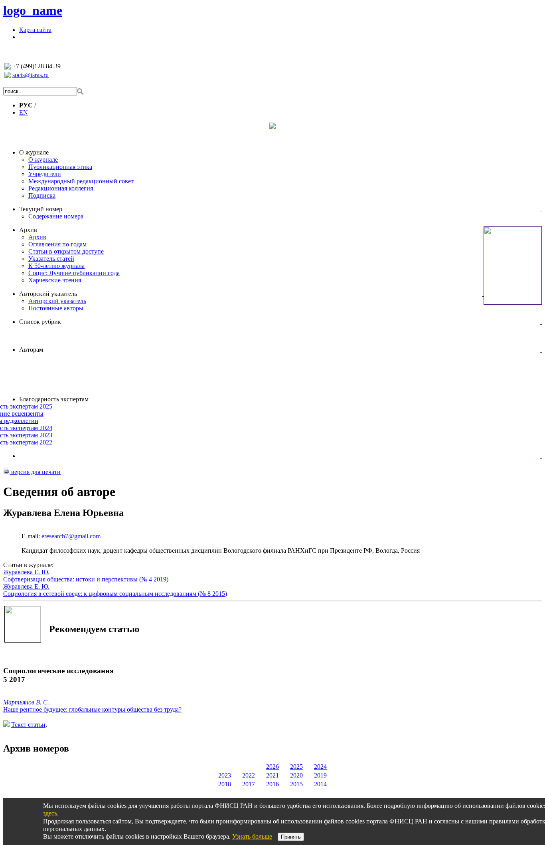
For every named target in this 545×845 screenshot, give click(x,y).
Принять (291, 837)
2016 (272, 784)
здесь (50, 813)
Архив (28, 229)
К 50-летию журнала (56, 265)
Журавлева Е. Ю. (26, 572)
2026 (272, 766)
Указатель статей (51, 258)
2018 (224, 784)
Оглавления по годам (57, 244)
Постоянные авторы (55, 308)
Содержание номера (55, 216)
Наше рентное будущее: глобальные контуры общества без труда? (92, 709)
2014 (320, 784)
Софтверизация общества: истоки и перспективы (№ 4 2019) (85, 579)
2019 (320, 775)
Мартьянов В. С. (26, 702)
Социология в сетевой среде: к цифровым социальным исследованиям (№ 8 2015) (115, 593)
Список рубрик (40, 321)
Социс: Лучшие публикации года (74, 273)
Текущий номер (40, 209)
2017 (248, 784)
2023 (224, 775)
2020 (296, 775)
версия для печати (35, 471)
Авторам (31, 349)
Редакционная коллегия (60, 188)
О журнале (34, 152)
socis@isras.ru (30, 74)
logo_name (32, 10)
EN (23, 112)
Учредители (44, 174)
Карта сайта (35, 29)
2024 (320, 766)
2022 (248, 775)
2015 (296, 784)
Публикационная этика (60, 166)
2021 (272, 775)
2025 (296, 766)
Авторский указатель (48, 293)
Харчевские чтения (54, 280)
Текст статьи (28, 724)
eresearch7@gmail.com (70, 536)
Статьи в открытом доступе (66, 251)
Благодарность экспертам (54, 399)
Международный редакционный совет (81, 181)
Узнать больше (252, 836)
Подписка (41, 195)
